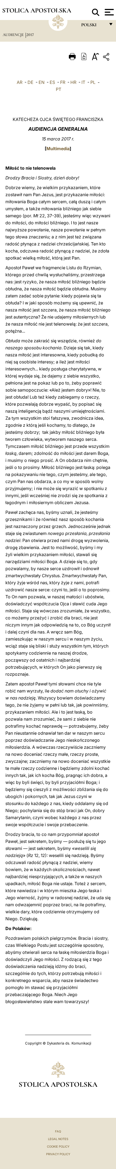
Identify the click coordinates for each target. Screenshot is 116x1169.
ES (52, 82)
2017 (30, 34)
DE (30, 82)
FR (62, 82)
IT (83, 82)
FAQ (58, 1131)
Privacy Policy (58, 1154)
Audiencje (14, 34)
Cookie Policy (58, 1146)
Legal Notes (58, 1139)
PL (92, 82)
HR (73, 82)
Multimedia (58, 148)
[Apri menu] (108, 12)
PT (58, 89)
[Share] (107, 58)
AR (19, 82)
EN (42, 82)
